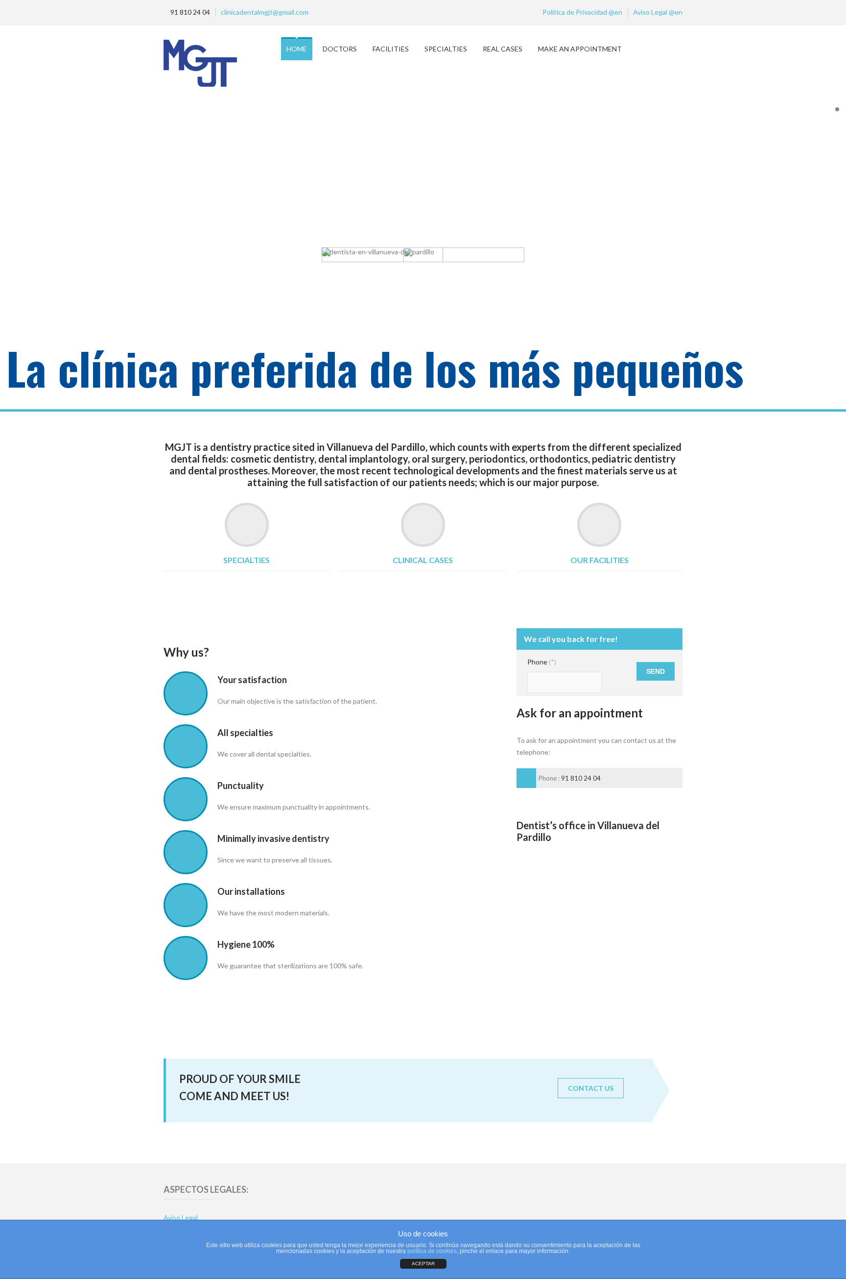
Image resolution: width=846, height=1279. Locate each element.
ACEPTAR (423, 1263)
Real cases (502, 49)
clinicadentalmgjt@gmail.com (264, 12)
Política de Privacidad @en (582, 12)
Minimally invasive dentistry (273, 838)
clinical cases (423, 560)
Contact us (590, 1088)
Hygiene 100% (246, 944)
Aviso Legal (181, 1217)
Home (296, 49)
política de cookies (432, 1251)
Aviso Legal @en (657, 12)
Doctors (340, 49)
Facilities (391, 49)
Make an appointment (580, 49)
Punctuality (240, 785)
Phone (541, 662)
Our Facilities (599, 560)
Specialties (445, 49)
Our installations (251, 891)
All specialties (245, 732)
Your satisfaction (252, 679)
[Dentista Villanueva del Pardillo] (221, 64)
